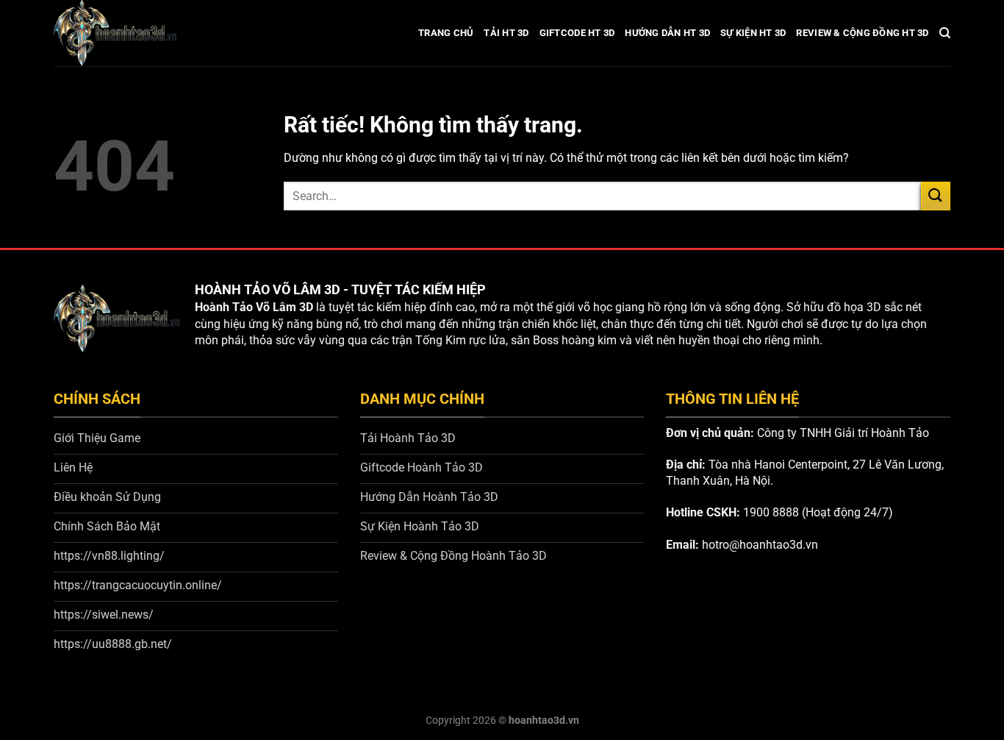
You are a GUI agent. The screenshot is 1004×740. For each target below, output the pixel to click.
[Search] (944, 33)
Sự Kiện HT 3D (753, 32)
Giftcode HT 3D (577, 32)
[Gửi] (935, 196)
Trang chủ (445, 32)
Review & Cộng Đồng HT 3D (862, 32)
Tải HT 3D (506, 32)
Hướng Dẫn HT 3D (667, 32)
